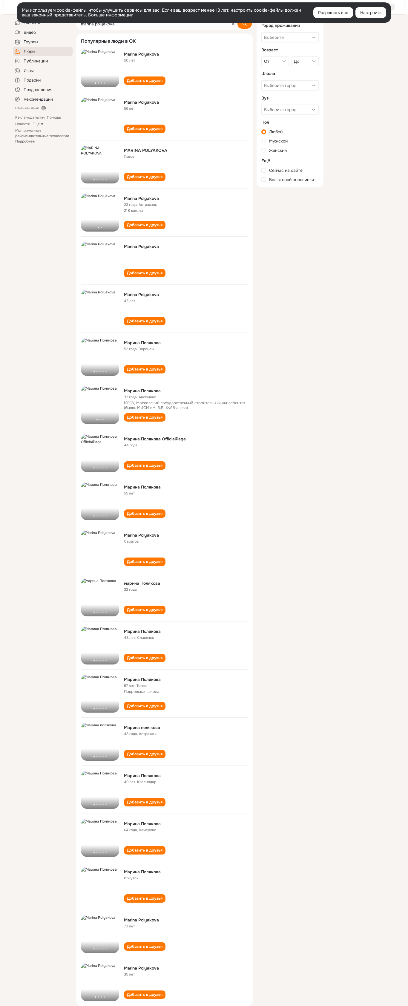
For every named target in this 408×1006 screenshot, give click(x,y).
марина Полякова (142, 583)
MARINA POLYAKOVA (145, 150)
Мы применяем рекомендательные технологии (42, 136)
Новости (22, 124)
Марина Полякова (142, 342)
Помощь (54, 117)
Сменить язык (27, 108)
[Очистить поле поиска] (233, 24)
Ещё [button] (36, 124)
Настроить (370, 12)
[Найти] (244, 24)
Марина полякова (142, 727)
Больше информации (111, 15)
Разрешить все (333, 12)
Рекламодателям (30, 117)
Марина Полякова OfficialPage (155, 439)
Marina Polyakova (141, 54)
